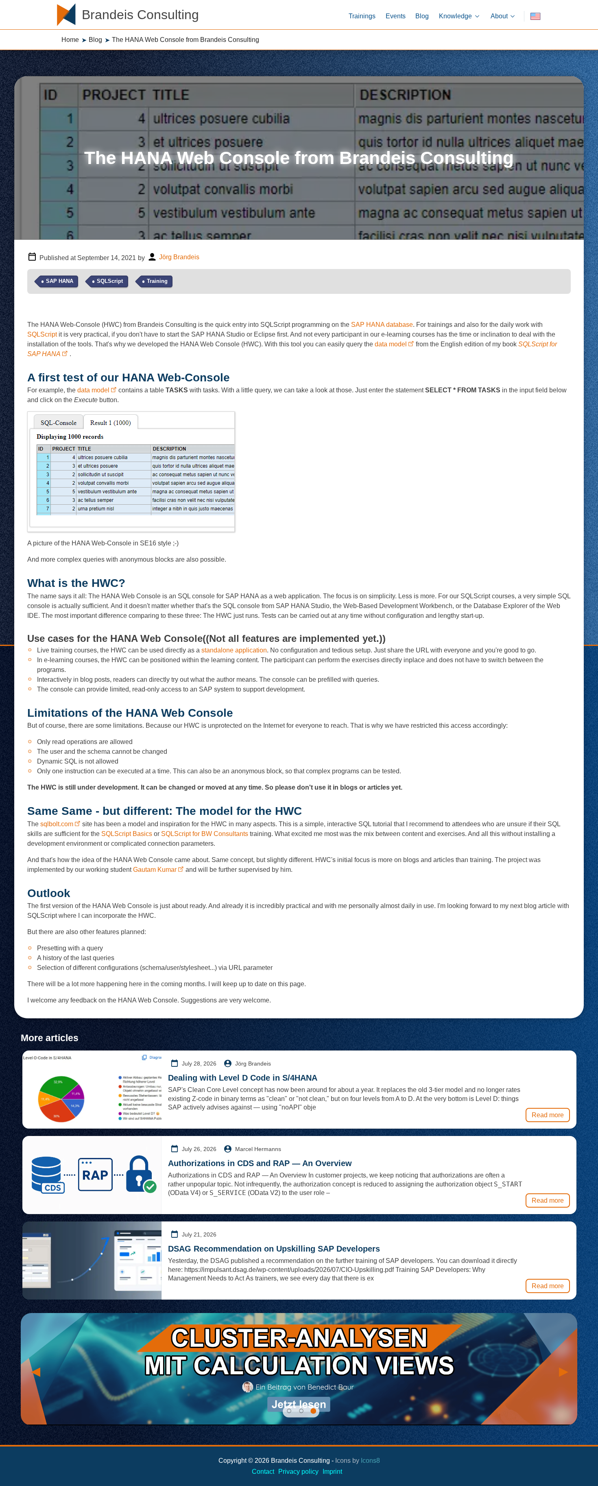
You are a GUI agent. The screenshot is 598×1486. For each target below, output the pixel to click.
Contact (263, 1471)
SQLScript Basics (126, 833)
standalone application (234, 650)
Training (157, 281)
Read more (548, 1115)
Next (563, 1369)
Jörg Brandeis (179, 257)
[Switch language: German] (535, 16)
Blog (95, 39)
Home (70, 39)
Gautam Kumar (155, 869)
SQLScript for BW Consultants (204, 833)
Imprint (332, 1471)
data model (391, 344)
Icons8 (370, 1460)
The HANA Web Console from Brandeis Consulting (185, 39)
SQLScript (110, 281)
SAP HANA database (382, 324)
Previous (35, 1369)
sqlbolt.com (56, 824)
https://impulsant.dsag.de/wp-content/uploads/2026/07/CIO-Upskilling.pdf (289, 1269)
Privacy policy (298, 1471)
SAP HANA (59, 281)
